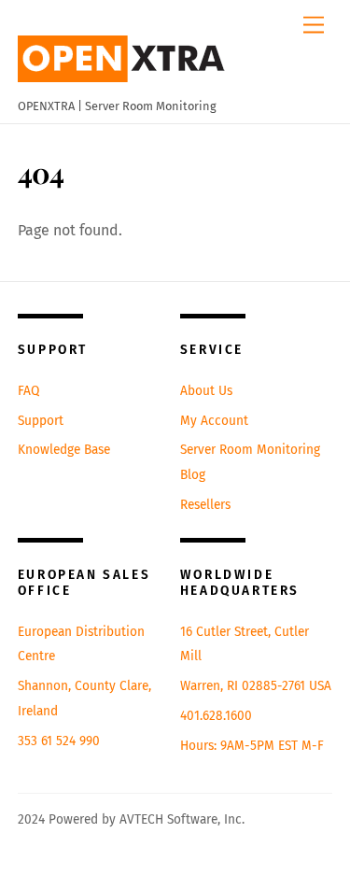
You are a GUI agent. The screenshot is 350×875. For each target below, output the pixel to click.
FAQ (28, 391)
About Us (206, 391)
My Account (214, 421)
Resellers (205, 505)
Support (40, 421)
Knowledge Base (64, 450)
